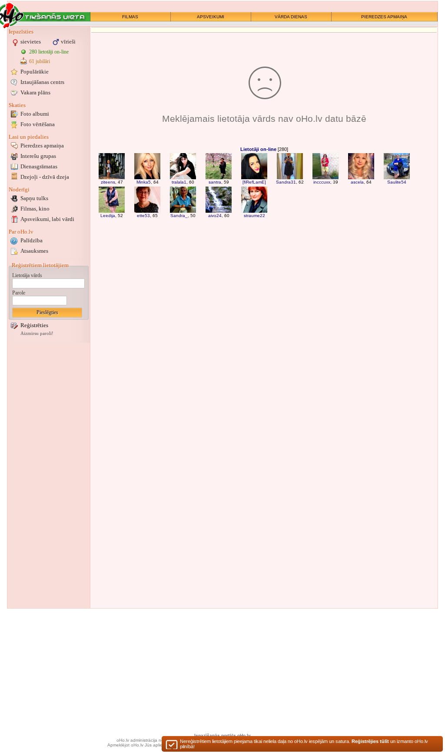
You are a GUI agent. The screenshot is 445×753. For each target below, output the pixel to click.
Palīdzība (31, 240)
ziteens (108, 182)
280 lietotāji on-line (49, 52)
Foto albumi (34, 113)
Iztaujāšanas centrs (42, 82)
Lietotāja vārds (27, 275)
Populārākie (34, 71)
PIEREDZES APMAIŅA (384, 16)
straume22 (254, 215)
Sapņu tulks (34, 198)
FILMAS (130, 16)
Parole (18, 293)
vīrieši (68, 41)
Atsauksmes (34, 251)
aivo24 (215, 215)
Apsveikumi (47, 219)
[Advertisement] (48, 475)
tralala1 (179, 182)
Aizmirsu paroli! (36, 333)
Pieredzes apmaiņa (42, 145)
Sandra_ (179, 215)
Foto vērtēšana (37, 124)
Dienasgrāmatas (38, 166)
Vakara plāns (35, 92)
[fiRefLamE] (254, 182)
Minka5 (143, 182)
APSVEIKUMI (210, 16)
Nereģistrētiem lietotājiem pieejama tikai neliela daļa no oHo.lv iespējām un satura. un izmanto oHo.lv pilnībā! (304, 744)
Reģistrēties (34, 325)
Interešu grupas (38, 156)
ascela (357, 182)
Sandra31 (286, 182)
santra (215, 182)
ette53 (143, 215)
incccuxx (321, 182)
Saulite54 (396, 182)
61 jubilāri (39, 61)
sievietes (30, 41)
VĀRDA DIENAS (291, 16)
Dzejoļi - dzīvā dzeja (44, 177)
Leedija (107, 215)
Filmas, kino (35, 208)
